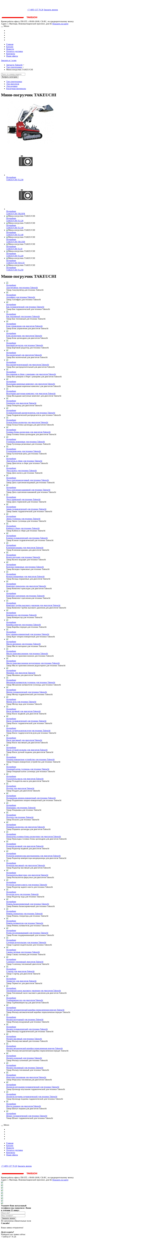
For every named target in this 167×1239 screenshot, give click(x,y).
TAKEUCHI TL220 (14, 256)
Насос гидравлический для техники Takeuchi (26, 721)
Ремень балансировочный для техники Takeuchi (27, 904)
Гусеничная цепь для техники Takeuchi (23, 451)
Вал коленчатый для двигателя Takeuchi (24, 355)
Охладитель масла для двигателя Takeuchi (24, 779)
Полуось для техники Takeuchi (19, 817)
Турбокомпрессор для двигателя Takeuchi (24, 1000)
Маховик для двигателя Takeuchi (20, 673)
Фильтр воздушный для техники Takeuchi (24, 1019)
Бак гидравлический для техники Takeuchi (25, 307)
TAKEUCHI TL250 (14, 270)
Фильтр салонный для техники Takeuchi (24, 1058)
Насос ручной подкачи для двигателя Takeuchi (26, 750)
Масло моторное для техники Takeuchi (23, 644)
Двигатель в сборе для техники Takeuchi (24, 461)
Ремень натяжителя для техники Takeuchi (24, 923)
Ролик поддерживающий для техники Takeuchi (27, 933)
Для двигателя (12, 84)
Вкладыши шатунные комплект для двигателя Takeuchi (30, 393)
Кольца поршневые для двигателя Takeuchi (25, 576)
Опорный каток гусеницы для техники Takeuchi (27, 769)
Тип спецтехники (14, 67)
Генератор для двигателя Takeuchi (21, 403)
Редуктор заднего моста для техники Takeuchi (26, 885)
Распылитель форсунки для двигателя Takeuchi (27, 875)
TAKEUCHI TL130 (14, 228)
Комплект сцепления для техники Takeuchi (25, 596)
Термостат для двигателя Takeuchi (21, 981)
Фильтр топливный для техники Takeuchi (24, 1068)
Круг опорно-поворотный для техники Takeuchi (27, 634)
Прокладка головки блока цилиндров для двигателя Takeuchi (33, 836)
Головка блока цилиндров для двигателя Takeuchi (28, 432)
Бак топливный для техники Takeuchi (23, 316)
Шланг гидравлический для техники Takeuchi (26, 1116)
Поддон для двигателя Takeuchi (20, 788)
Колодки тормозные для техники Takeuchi (25, 567)
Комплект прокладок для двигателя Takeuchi (26, 586)
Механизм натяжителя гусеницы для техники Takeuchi (30, 682)
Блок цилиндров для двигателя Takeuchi (24, 336)
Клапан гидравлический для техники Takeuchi (27, 538)
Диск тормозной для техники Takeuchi (23, 499)
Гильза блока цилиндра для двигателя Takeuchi (27, 422)
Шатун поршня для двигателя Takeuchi (23, 1106)
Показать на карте (60, 24)
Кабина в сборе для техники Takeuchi (23, 528)
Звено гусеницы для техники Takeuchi (23, 519)
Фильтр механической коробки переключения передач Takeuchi (34, 1048)
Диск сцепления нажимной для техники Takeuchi (28, 490)
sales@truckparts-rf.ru (14, 9)
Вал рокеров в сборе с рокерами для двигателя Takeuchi (31, 374)
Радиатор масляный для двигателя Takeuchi (25, 865)
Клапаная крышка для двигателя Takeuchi (24, 547)
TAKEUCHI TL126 (14, 221)
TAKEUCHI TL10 (14, 249)
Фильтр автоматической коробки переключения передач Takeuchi (35, 1010)
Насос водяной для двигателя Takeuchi (23, 711)
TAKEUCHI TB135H (15, 242)
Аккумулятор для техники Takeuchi (22, 287)
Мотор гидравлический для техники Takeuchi (26, 692)
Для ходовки (11, 86)
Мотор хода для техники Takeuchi (21, 702)
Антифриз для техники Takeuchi (20, 297)
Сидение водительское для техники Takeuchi (26, 942)
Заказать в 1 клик (8, 60)
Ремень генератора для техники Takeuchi (24, 913)
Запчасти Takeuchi (14, 65)
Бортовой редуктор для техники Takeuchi (24, 345)
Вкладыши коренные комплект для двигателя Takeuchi (30, 384)
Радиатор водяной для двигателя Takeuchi (24, 846)
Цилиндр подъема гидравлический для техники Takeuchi (31, 1096)
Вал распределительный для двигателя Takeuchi (27, 365)
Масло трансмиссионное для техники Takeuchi (27, 653)
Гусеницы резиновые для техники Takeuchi (25, 442)
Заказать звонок (51, 10)
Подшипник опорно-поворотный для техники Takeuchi (31, 798)
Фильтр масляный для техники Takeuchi (24, 1039)
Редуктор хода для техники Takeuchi (22, 894)
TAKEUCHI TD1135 (15, 263)
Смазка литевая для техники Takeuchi (23, 952)
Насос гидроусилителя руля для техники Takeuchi (28, 730)
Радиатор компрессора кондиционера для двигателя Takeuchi (33, 856)
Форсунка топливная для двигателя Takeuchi (26, 1077)
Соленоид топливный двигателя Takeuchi (24, 962)
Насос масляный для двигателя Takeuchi (24, 740)
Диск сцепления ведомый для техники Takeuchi (27, 480)
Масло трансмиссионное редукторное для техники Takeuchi (33, 663)
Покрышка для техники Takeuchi (20, 808)
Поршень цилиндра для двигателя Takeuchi (25, 827)
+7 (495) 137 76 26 (35, 10)
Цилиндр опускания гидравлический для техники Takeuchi (32, 1087)
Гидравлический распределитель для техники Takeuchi (30, 413)
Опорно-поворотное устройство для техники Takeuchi (30, 759)
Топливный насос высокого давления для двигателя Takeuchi (33, 991)
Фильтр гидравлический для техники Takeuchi (27, 1029)
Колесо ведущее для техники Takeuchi (23, 557)
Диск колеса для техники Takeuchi (21, 470)
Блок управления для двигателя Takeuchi (24, 326)
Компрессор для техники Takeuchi (21, 615)
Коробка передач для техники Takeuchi (23, 625)
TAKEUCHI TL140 (14, 235)
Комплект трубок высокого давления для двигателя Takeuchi (33, 605)
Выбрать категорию (9, 77)
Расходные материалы (16, 88)
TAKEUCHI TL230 (14, 180)
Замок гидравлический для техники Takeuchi (26, 509)
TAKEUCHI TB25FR (15, 214)
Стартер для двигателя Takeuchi (20, 971)
